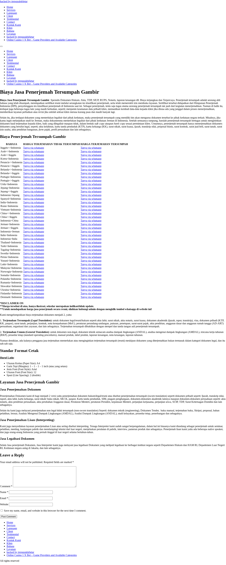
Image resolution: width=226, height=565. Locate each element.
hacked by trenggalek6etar (13, 1)
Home (10, 7)
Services (11, 10)
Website (4, 504)
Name (4, 492)
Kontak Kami (14, 25)
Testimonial (13, 19)
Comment (6, 486)
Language (12, 13)
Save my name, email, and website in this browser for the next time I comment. (45, 510)
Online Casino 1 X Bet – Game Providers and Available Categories (42, 39)
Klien (9, 27)
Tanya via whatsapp (33, 147)
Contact (11, 22)
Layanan (11, 33)
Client (10, 16)
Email (4, 498)
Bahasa (10, 30)
